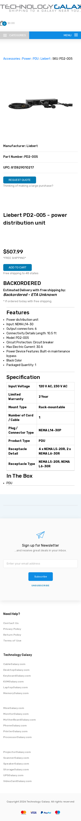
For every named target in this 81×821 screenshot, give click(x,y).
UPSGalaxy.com (13, 775)
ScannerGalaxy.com (16, 757)
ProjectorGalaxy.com (17, 752)
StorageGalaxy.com (16, 769)
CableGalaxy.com (14, 664)
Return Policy (12, 634)
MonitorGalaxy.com (16, 713)
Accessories (11, 59)
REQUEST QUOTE (20, 179)
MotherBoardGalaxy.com (19, 719)
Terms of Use (12, 640)
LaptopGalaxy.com (15, 687)
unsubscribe (40, 585)
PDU (36, 59)
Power (26, 59)
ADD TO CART (17, 267)
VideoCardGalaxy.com (17, 781)
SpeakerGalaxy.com (16, 763)
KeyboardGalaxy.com (17, 675)
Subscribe (40, 576)
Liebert (46, 59)
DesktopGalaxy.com (16, 669)
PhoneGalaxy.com (15, 725)
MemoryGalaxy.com (16, 693)
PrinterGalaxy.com (15, 731)
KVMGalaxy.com (13, 681)
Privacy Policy (12, 628)
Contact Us (11, 623)
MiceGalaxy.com (13, 708)
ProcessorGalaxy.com (17, 737)
